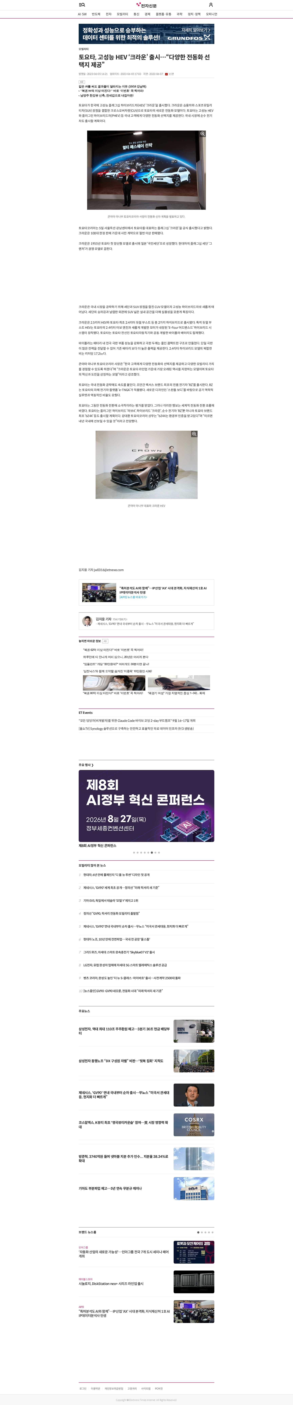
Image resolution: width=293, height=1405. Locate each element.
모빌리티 (122, 14)
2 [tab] (138, 853)
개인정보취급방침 (114, 1388)
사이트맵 (146, 1388)
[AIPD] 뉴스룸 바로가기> (133, 597)
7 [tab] (155, 853)
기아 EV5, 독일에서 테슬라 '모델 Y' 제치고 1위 (110, 901)
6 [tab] (152, 853)
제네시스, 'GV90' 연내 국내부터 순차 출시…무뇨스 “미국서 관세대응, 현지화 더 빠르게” (145, 624)
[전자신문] (146, 4)
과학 (179, 14)
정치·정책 (194, 14)
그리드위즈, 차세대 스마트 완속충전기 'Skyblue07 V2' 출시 (119, 952)
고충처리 (132, 1388)
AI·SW (82, 14)
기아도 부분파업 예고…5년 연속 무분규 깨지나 (110, 1188)
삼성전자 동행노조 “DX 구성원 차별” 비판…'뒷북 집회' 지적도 (121, 1061)
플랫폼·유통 (163, 14)
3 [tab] (141, 853)
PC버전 (159, 1388)
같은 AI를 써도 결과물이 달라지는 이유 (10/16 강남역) (112, 86)
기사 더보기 (119, 619)
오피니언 (211, 14)
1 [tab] (134, 853)
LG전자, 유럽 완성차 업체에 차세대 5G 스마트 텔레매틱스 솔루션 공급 (125, 965)
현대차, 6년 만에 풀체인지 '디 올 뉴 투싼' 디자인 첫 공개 (116, 875)
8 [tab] (159, 853)
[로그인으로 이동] (211, 4)
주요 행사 (86, 765)
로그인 (83, 1388)
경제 (147, 14)
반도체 (96, 14)
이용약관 (95, 1388)
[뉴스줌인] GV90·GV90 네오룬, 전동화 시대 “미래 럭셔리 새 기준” (123, 991)
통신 (136, 14)
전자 (108, 14)
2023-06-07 (161, 74)
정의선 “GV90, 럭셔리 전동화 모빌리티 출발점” (111, 913)
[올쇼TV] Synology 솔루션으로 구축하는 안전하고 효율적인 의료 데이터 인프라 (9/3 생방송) (136, 729)
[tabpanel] (146, 810)
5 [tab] (148, 853)
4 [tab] (145, 853)
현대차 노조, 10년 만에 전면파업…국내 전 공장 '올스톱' (116, 939)
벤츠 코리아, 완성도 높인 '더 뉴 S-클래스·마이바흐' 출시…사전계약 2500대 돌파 (132, 978)
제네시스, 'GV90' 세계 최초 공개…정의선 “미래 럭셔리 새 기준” (121, 888)
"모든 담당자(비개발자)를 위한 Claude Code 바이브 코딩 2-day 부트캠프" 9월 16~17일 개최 (137, 721)
